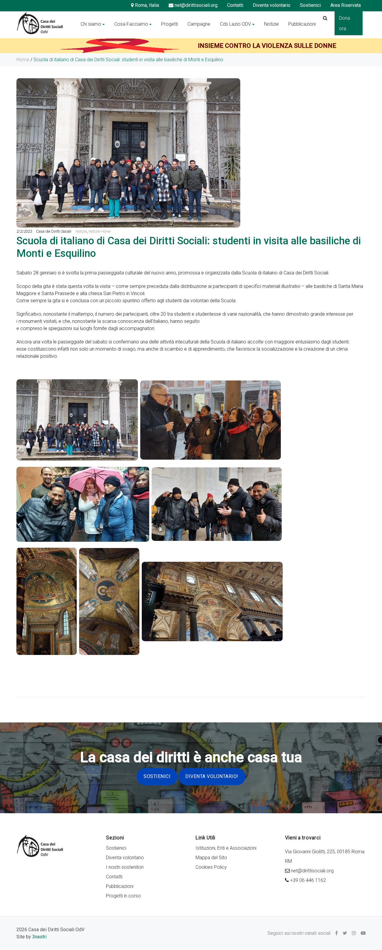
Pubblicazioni (302, 24)
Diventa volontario (271, 5)
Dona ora (344, 23)
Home (22, 59)
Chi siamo (91, 24)
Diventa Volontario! (211, 776)
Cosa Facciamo (131, 24)
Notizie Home (99, 231)
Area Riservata (345, 5)
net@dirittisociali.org (195, 5)
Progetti (169, 24)
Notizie (271, 24)
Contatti (235, 5)
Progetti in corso (123, 896)
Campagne (198, 24)
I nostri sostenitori (125, 867)
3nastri (39, 937)
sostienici (157, 776)
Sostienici (310, 5)
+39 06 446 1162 (308, 880)
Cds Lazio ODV (235, 24)
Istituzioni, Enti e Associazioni (225, 848)
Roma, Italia (146, 5)
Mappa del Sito (211, 857)
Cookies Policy (211, 867)
